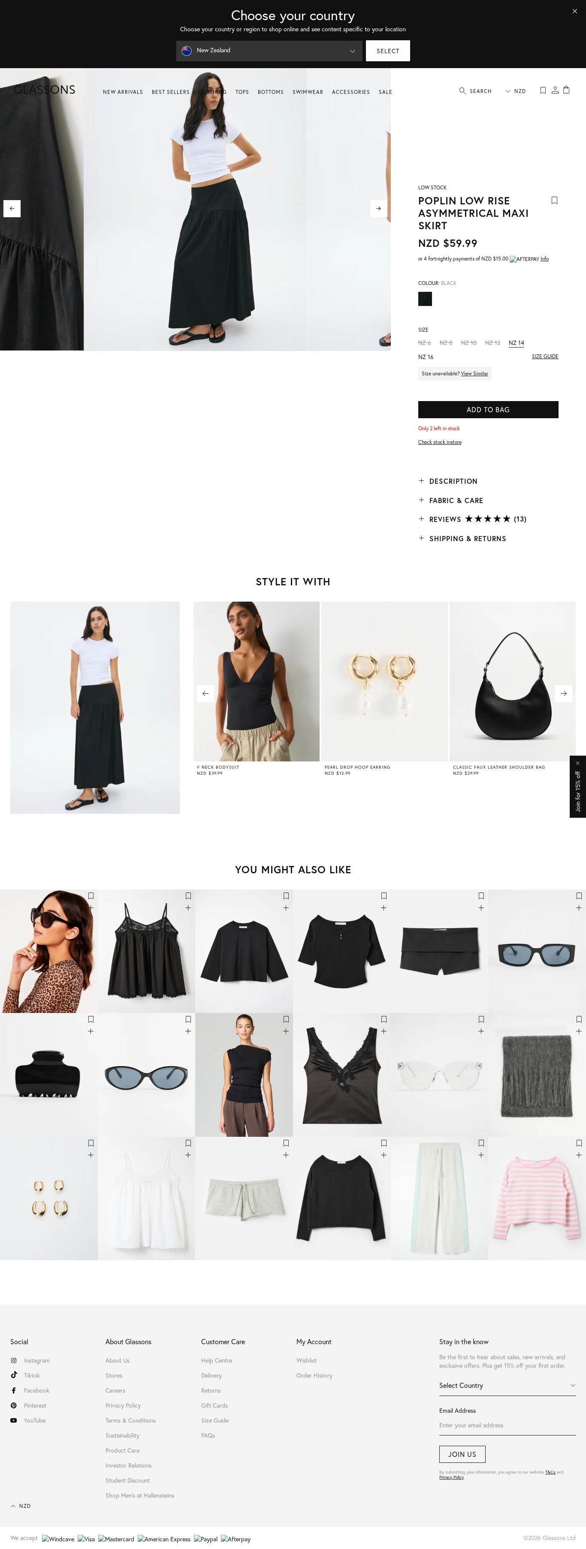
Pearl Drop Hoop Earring (357, 767)
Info (545, 258)
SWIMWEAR (308, 92)
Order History (314, 1375)
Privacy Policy (451, 1477)
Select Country (461, 1385)
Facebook (36, 1390)
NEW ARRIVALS (123, 92)
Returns (211, 1390)
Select (388, 51)
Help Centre (216, 1360)
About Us (118, 1360)
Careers (115, 1390)
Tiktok (32, 1375)
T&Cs (550, 1472)
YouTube (34, 1420)
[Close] (575, 11)
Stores (114, 1375)
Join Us (462, 1454)
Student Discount (128, 1480)
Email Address (457, 1410)
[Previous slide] (12, 208)
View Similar (474, 373)
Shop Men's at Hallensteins (140, 1495)
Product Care (122, 1450)
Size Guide (215, 1420)
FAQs (208, 1435)
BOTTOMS (271, 92)
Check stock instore (440, 442)
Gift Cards (214, 1405)
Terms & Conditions (131, 1420)
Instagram (37, 1360)
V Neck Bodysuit (218, 767)
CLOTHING (213, 92)
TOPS (242, 92)
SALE (386, 92)
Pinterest (35, 1405)
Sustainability (122, 1435)
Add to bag (488, 409)
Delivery (211, 1375)
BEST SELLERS (171, 92)
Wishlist (306, 1360)
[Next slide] (378, 208)
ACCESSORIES (351, 92)
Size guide (545, 356)
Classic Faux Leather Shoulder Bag (499, 767)
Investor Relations (128, 1465)
